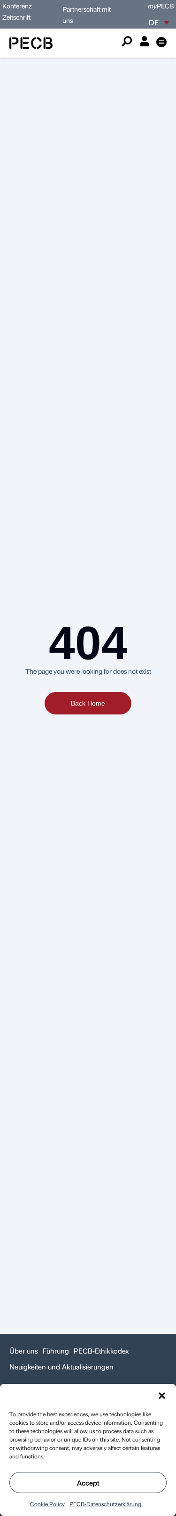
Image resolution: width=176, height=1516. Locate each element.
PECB (161, 5)
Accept (88, 1482)
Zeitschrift (16, 17)
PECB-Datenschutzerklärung (105, 1504)
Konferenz (17, 5)
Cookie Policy (47, 1504)
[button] (162, 1395)
